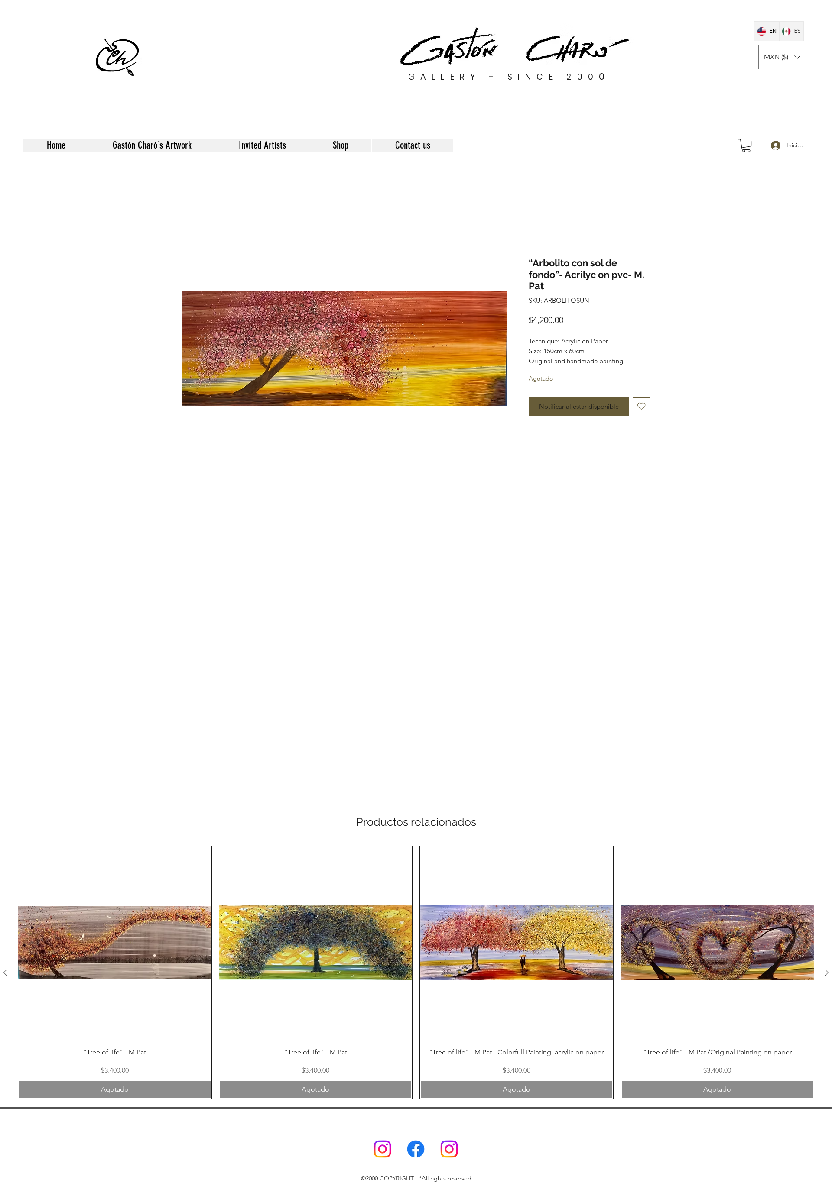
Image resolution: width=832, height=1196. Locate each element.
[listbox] (782, 57)
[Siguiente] (827, 972)
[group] (416, 972)
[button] (782, 57)
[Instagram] (382, 1149)
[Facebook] (415, 1149)
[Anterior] (5, 972)
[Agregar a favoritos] (641, 406)
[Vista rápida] (114, 942)
